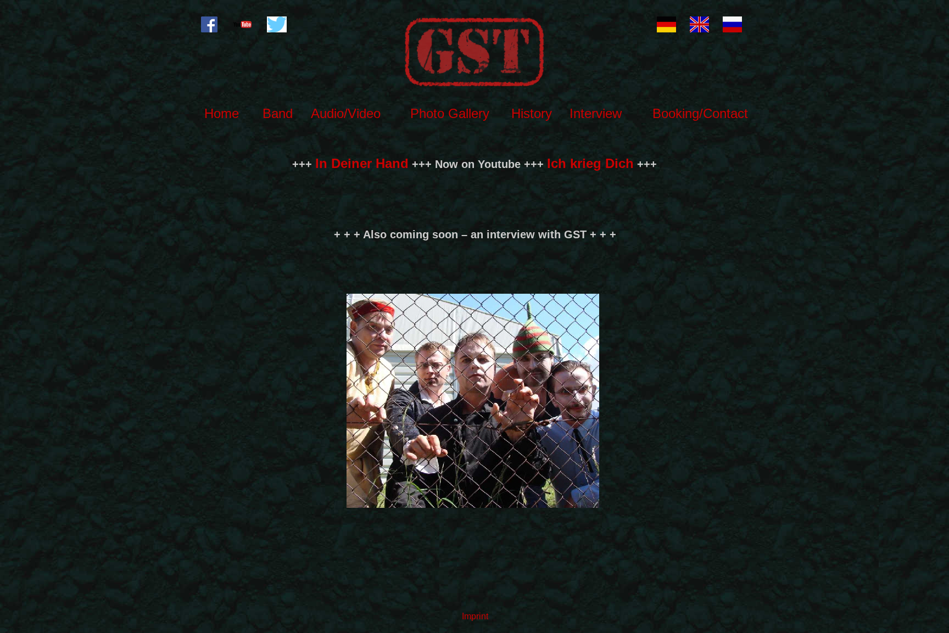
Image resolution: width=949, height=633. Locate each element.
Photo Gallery (449, 113)
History (531, 113)
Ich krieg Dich (590, 163)
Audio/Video (346, 113)
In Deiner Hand (362, 163)
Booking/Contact (700, 113)
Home (221, 113)
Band (278, 113)
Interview (596, 113)
